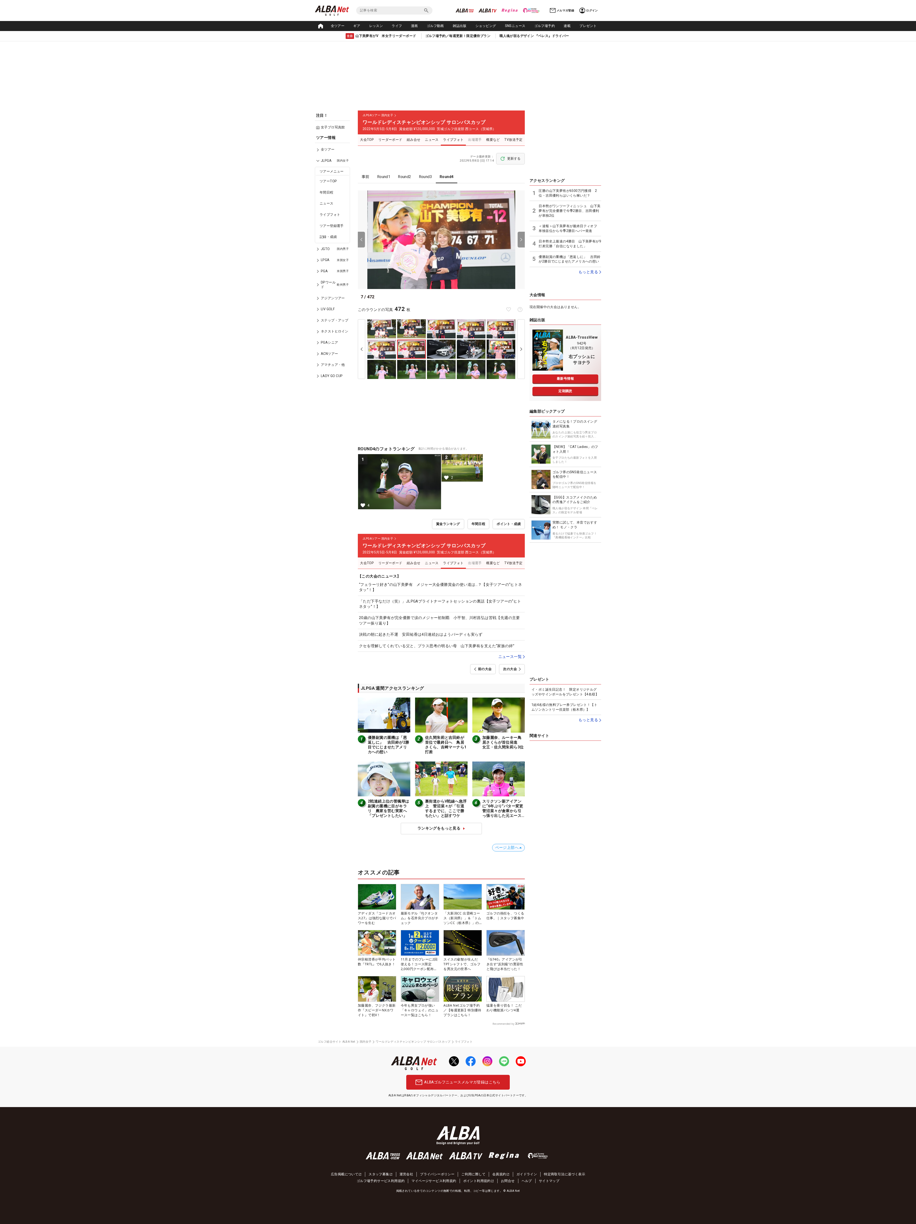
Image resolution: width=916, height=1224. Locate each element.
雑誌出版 (460, 26)
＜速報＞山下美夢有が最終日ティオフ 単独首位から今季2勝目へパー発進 (569, 228)
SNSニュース (515, 26)
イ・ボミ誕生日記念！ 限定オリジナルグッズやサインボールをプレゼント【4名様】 (565, 692)
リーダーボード (390, 140)
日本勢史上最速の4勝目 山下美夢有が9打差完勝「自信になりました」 (570, 243)
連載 (567, 26)
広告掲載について (344, 1174)
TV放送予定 (513, 140)
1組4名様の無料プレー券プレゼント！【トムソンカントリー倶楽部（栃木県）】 (564, 707)
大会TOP (367, 140)
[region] (334, 260)
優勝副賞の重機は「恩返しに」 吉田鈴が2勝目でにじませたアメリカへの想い (388, 744)
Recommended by (503, 1023)
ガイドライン (526, 1174)
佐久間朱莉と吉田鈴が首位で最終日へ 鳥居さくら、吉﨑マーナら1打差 (445, 744)
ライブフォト (330, 214)
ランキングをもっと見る (438, 828)
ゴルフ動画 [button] (435, 26)
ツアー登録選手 (332, 226)
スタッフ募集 (379, 1174)
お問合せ (508, 1181)
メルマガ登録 (565, 10)
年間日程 (326, 192)
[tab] (365, 176)
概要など (493, 140)
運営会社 (406, 1174)
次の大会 (510, 669)
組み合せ (414, 140)
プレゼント (588, 26)
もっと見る (588, 272)
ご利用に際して (473, 1174)
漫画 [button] (414, 26)
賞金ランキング (448, 524)
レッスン (376, 26)
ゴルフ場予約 (544, 26)
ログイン (592, 10)
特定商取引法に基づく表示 (564, 1174)
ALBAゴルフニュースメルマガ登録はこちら (462, 1082)
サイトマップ (549, 1181)
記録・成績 (328, 237)
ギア (356, 26)
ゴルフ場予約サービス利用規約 (381, 1181)
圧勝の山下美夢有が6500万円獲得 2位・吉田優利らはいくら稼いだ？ (568, 193)
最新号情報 (565, 378)
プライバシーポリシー (437, 1174)
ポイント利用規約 (477, 1181)
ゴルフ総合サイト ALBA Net (336, 1041)
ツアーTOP (328, 181)
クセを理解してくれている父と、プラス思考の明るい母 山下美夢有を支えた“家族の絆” (436, 646)
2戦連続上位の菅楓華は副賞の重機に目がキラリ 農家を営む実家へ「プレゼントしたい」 (388, 808)
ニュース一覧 (510, 656)
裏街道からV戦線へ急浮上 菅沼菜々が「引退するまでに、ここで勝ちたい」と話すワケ (446, 808)
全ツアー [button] (338, 26)
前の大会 (485, 669)
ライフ (397, 26)
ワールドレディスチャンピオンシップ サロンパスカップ (413, 1041)
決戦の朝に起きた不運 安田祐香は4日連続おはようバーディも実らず (421, 634)
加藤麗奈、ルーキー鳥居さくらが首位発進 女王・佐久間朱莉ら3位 (503, 742)
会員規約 (499, 1174)
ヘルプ (527, 1181)
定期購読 (565, 391)
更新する (513, 158)
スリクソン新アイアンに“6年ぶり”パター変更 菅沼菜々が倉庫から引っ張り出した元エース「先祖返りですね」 (504, 811)
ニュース (326, 203)
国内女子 (366, 1041)
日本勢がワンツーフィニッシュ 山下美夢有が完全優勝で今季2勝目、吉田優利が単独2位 (569, 210)
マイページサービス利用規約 (433, 1181)
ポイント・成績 (509, 524)
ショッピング (485, 26)
